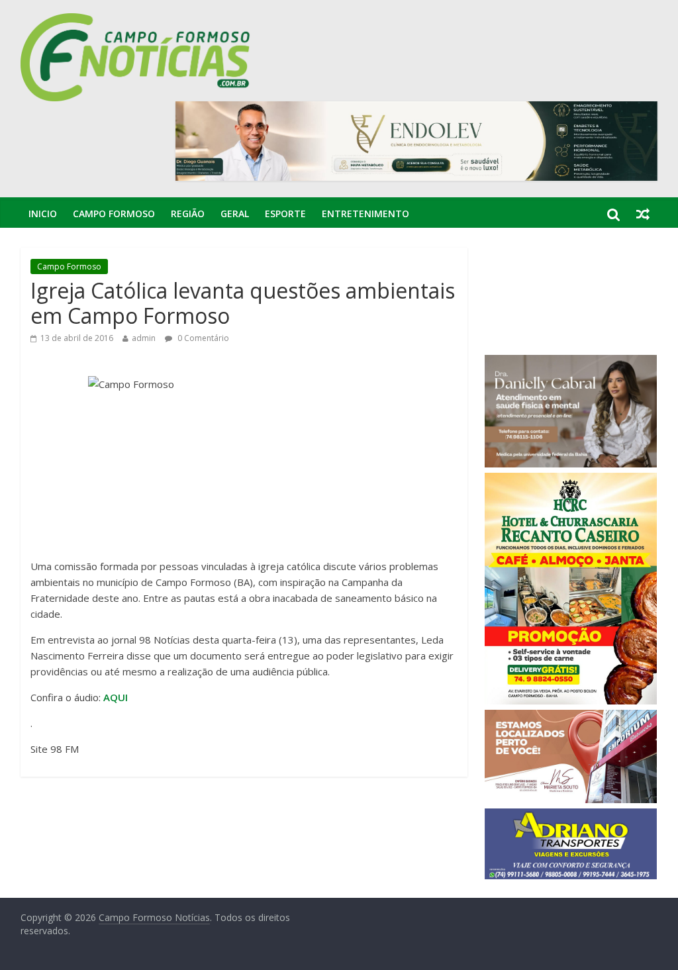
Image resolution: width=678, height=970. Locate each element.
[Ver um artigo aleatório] (642, 214)
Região (188, 213)
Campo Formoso (114, 213)
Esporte (285, 213)
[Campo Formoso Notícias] (136, 21)
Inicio (42, 213)
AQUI (115, 697)
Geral (234, 213)
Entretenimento (365, 213)
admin (144, 338)
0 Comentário (202, 338)
